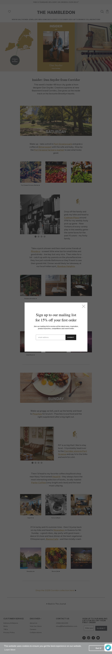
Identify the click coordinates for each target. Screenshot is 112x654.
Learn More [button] (9, 650)
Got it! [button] (98, 648)
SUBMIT (70, 337)
